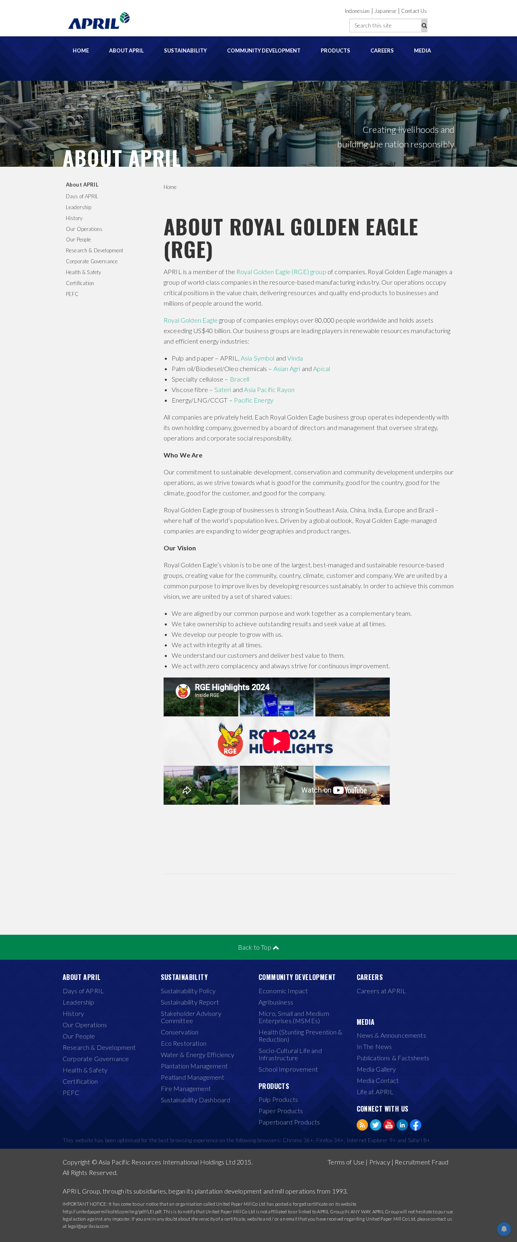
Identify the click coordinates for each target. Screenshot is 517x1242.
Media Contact (378, 1080)
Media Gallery (376, 1069)
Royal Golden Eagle (191, 320)
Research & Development (95, 250)
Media (422, 50)
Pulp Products (278, 1099)
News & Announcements (391, 1035)
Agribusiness (275, 1002)
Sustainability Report (190, 1002)
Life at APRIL (375, 1091)
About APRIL (126, 50)
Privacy (379, 1162)
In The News (374, 1046)
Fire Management (186, 1088)
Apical (321, 368)
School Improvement (288, 1069)
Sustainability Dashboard (196, 1100)
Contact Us (414, 11)
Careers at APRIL (381, 990)
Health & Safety (83, 272)
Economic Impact (283, 990)
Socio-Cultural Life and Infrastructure (290, 1054)
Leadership (79, 207)
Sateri (222, 389)
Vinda (295, 358)
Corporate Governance (92, 261)
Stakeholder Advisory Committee (191, 1017)
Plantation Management (194, 1066)
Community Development (264, 50)
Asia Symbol (258, 358)
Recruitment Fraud (421, 1162)
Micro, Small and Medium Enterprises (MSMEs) (293, 1017)
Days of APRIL (82, 196)
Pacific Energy (253, 400)
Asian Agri (287, 368)
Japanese (385, 11)
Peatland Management (193, 1077)
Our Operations (84, 229)
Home (81, 50)
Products (335, 50)
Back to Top (255, 947)
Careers (382, 50)
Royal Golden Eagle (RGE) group (281, 271)
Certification (80, 283)
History (74, 218)
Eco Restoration (183, 1043)
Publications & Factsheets (393, 1058)
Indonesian (357, 11)
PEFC (72, 294)
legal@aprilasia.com (88, 1226)
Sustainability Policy (188, 990)
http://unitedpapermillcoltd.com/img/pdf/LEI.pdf (112, 1211)
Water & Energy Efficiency (198, 1054)
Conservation (180, 1032)
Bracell (240, 379)
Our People (78, 239)
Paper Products (280, 1110)
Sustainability (185, 50)
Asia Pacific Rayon (269, 389)
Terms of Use (346, 1162)
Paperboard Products (289, 1122)
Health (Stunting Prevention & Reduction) (300, 1035)
